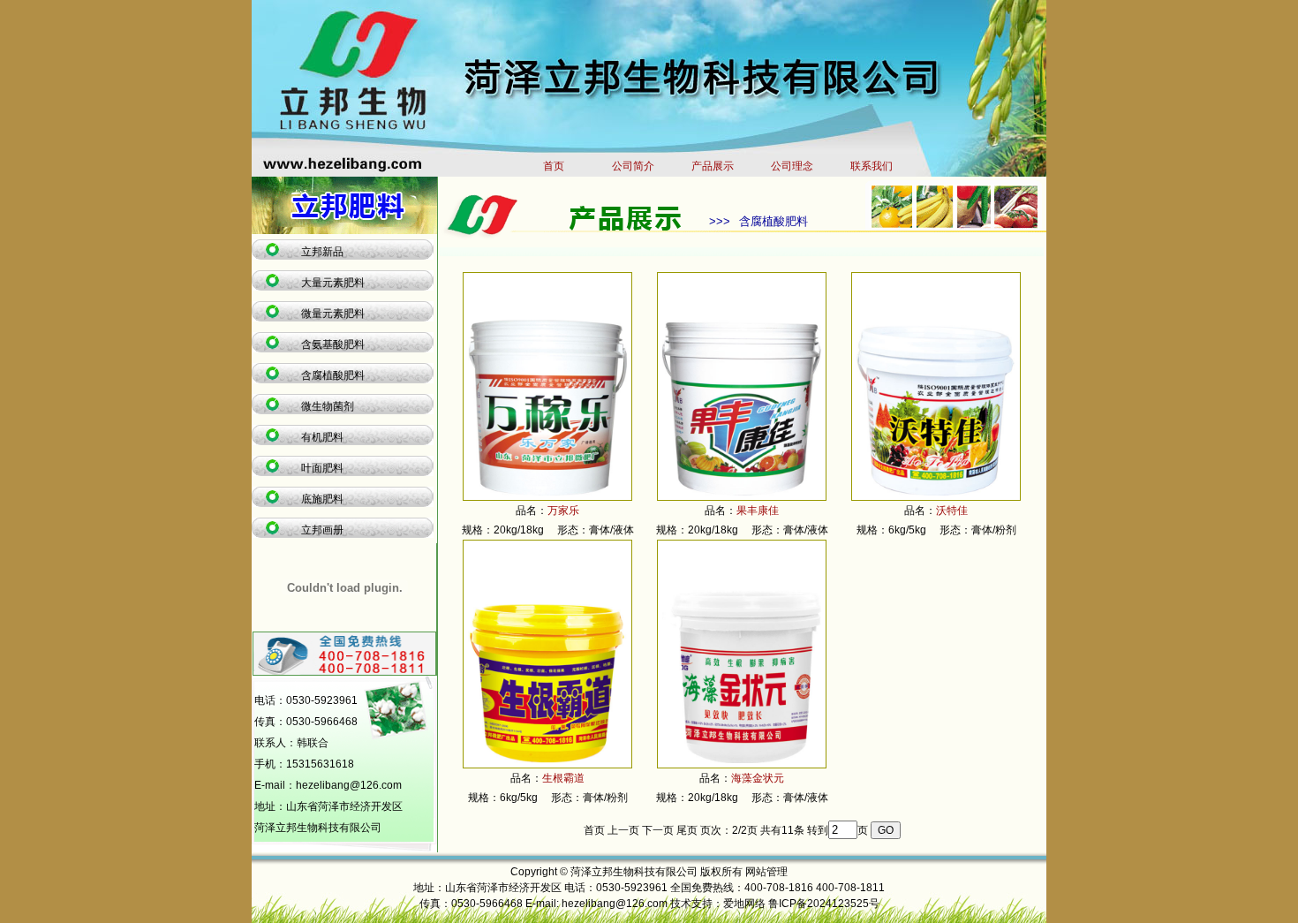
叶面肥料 (322, 468)
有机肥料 (322, 437)
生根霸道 (563, 778)
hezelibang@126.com (349, 785)
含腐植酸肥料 (333, 375)
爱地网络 (744, 903)
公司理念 (792, 166)
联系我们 (871, 166)
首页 (553, 166)
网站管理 (766, 872)
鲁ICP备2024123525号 (823, 903)
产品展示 (712, 166)
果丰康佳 (757, 510)
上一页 (623, 830)
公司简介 (633, 166)
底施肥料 (322, 499)
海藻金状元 (757, 778)
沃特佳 (952, 510)
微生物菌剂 (327, 406)
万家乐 (563, 510)
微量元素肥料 (333, 313)
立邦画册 (322, 530)
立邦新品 (322, 252)
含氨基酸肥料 (333, 344)
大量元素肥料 (333, 282)
